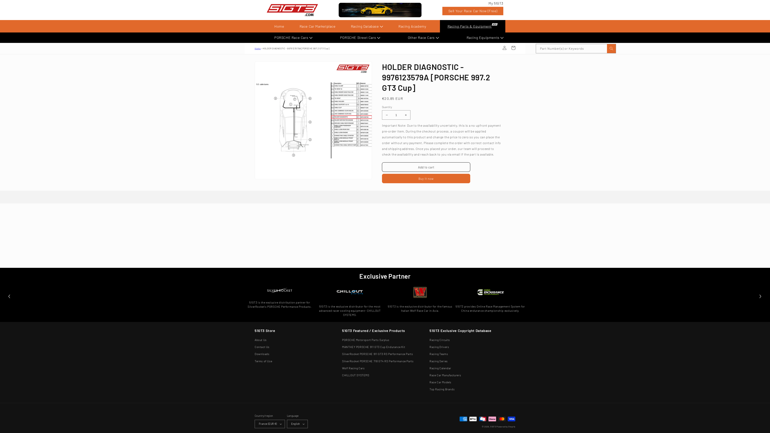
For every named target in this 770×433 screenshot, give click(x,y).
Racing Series (439, 361)
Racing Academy (412, 26)
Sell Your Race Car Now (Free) (472, 11)
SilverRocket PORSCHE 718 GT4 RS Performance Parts (377, 361)
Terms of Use (263, 361)
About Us (261, 340)
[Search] (611, 48)
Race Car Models (440, 382)
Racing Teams (439, 354)
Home (279, 26)
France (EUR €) (268, 423)
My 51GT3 (495, 3)
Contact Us (262, 347)
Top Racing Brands (442, 389)
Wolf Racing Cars (353, 368)
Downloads (262, 354)
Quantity (387, 107)
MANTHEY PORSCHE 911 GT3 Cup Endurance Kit (373, 347)
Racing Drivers (439, 347)
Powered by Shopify (505, 426)
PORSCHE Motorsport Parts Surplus (365, 340)
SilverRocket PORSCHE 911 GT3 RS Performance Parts (377, 354)
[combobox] (576, 48)
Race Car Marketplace (318, 26)
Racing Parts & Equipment (470, 26)
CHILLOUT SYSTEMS (355, 375)
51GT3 (493, 426)
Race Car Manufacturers (445, 375)
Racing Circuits (440, 340)
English (295, 423)
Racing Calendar (440, 368)
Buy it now (426, 178)
